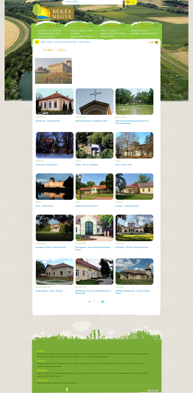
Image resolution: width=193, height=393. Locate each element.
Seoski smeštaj (107, 36)
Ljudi (89, 31)
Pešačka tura (42, 357)
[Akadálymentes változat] (156, 42)
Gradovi (82, 31)
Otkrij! (83, 26)
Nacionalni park (43, 366)
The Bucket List (44, 31)
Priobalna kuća (124, 373)
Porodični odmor (136, 363)
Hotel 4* (104, 31)
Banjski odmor (108, 363)
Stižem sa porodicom (94, 357)
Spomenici (75, 34)
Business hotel (96, 373)
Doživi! (50, 26)
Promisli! (113, 26)
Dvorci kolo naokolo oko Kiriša (65, 42)
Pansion (107, 373)
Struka (75, 1)
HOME (42, 42)
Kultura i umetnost (46, 36)
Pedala (58, 357)
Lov (82, 357)
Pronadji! (147, 26)
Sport (70, 357)
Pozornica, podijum (139, 31)
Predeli (74, 31)
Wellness (120, 34)
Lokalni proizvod (148, 34)
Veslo (64, 357)
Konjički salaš (54, 376)
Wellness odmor (121, 363)
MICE (106, 357)
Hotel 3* (113, 31)
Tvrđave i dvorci (84, 42)
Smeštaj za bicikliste (139, 373)
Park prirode (56, 366)
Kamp (113, 373)
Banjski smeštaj (108, 34)
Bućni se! (57, 31)
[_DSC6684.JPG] (54, 84)
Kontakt (68, 1)
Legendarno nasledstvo (49, 34)
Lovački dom (42, 376)
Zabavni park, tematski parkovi (135, 354)
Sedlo (51, 357)
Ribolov (77, 357)
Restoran (135, 34)
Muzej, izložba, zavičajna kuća (81, 37)
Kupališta (97, 363)
